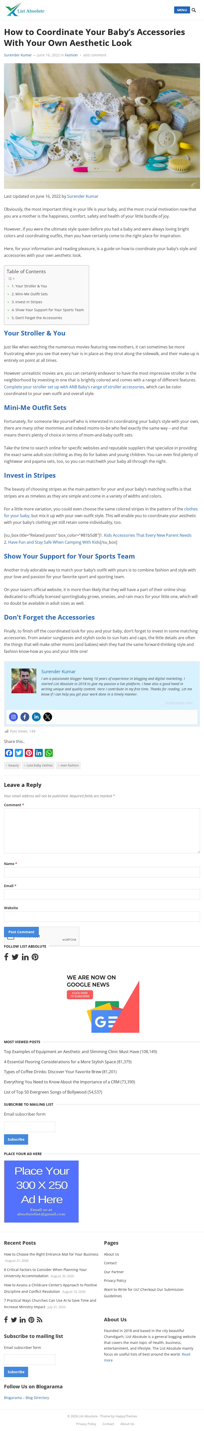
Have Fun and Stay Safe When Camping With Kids (53, 542)
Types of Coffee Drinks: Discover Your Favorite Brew (52, 1071)
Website (11, 907)
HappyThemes (126, 1416)
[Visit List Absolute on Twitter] (15, 958)
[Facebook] (24, 716)
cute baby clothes (40, 765)
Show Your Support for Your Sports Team (49, 309)
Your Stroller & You (31, 286)
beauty (13, 765)
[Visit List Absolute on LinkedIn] (25, 958)
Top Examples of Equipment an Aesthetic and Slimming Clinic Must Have (71, 1051)
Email (10, 885)
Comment (14, 804)
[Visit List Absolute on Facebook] (6, 958)
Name (10, 863)
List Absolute (88, 1416)
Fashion (71, 55)
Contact (110, 1263)
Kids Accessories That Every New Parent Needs (148, 535)
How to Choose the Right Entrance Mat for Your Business (51, 1254)
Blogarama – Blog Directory (26, 1397)
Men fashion (69, 765)
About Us (111, 1254)
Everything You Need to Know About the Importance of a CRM (61, 1082)
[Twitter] (47, 716)
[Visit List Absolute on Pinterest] (35, 958)
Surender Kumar (18, 55)
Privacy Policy (115, 1280)
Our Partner (114, 1271)
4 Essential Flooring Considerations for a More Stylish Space (60, 1062)
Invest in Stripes (28, 302)
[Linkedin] (36, 716)
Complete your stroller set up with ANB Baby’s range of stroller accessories (74, 387)
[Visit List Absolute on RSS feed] (39, 1321)
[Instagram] (13, 716)
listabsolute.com (179, 702)
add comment (94, 55)
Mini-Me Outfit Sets (31, 294)
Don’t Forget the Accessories (38, 317)
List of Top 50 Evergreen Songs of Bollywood (45, 1092)
